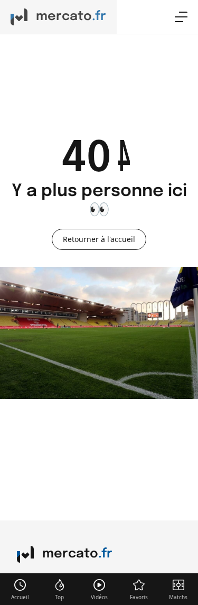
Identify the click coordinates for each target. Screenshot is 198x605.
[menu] (181, 17)
